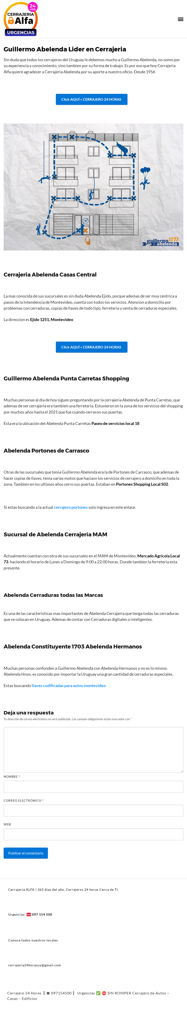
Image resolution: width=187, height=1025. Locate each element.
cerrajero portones (71, 507)
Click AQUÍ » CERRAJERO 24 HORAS (91, 99)
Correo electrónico (24, 800)
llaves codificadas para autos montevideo (69, 685)
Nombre (12, 776)
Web (7, 824)
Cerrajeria (17, 274)
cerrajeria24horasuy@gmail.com (34, 965)
